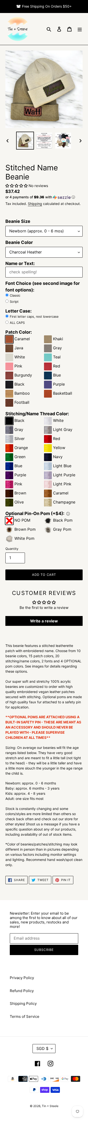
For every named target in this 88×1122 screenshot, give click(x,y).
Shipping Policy (23, 1003)
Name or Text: (20, 263)
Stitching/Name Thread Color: (37, 413)
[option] (24, 140)
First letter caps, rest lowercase (34, 316)
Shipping (35, 204)
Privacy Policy (22, 977)
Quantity (11, 549)
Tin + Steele (50, 1106)
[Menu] (80, 29)
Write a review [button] (44, 620)
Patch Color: (18, 332)
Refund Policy (22, 990)
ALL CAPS (17, 323)
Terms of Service (24, 1016)
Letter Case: (18, 311)
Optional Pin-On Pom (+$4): (34, 513)
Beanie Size (17, 221)
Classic (15, 295)
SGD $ (42, 1048)
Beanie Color (19, 242)
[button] (17, 185)
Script (14, 301)
